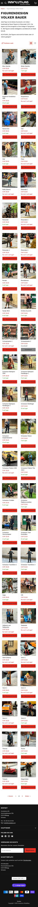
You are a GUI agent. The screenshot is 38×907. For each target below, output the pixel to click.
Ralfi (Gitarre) (6, 189)
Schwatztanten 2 (26, 341)
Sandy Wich (6, 311)
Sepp (4, 595)
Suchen (19, 901)
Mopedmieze (25, 96)
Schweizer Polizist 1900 (9, 468)
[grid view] (31, 43)
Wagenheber (24, 779)
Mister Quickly (25, 66)
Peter (22, 159)
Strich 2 (4, 688)
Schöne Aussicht (26, 311)
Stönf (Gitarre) (6, 657)
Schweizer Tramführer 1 (9, 564)
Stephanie (24, 625)
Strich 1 (23, 657)
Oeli (22, 128)
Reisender (5, 220)
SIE (22, 595)
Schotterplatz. (27, 860)
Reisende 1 (24, 189)
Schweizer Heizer (26, 436)
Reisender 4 (24, 250)
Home (3, 8)
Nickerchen (5, 128)
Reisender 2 (24, 220)
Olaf (3, 159)
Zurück (10, 796)
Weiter (27, 796)
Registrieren (30, 850)
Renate (4, 280)
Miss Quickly (6, 66)
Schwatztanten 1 (7, 341)
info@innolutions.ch (9, 823)
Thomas (4, 748)
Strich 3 (23, 688)
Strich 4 (4, 718)
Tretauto (4, 779)
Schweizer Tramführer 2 (28, 564)
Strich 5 (23, 718)
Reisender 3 (6, 250)
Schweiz (18, 878)
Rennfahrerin (25, 280)
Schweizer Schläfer (8, 500)
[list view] (35, 43)
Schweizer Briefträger (27, 404)
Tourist (23, 748)
